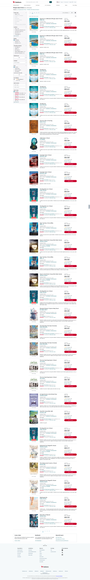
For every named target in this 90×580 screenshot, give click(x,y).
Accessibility (41, 561)
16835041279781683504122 (51, 74)
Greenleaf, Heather (43, 395)
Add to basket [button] (70, 27)
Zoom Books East (45, 128)
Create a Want (17, 540)
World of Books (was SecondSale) (48, 26)
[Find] (50, 2)
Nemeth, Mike (42, 464)
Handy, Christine (43, 498)
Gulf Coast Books (45, 60)
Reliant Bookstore (45, 454)
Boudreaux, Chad (43, 156)
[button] (30, 13)
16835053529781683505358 (51, 519)
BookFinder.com (45, 573)
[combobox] (37, 2)
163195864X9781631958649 (51, 193)
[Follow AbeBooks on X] (62, 552)
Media (40, 551)
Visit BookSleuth (38, 540)
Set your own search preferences (62, 540)
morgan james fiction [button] (22, 9)
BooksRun (44, 316)
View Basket (19, 556)
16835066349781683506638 (51, 399)
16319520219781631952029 (51, 142)
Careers (41, 553)
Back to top (45, 545)
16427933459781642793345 (51, 450)
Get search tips (59, 537)
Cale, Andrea (42, 361)
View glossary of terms (60, 538)
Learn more (16, 35)
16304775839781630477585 (51, 23)
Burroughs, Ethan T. (44, 309)
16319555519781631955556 (51, 227)
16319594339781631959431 (51, 159)
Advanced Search (16, 5)
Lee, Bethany (42, 139)
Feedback (89, 206)
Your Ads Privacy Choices (43, 558)
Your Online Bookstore (46, 43)
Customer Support (53, 551)
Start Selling (75, 5)
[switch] (15, 79)
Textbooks (58, 5)
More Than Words (45, 505)
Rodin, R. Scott (43, 121)
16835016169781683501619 (51, 502)
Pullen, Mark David (43, 327)
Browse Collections (27, 5)
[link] (75, 13)
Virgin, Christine (43, 190)
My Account (19, 553)
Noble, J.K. (42, 224)
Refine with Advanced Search (33, 9)
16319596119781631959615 (51, 330)
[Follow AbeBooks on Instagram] (62, 555)
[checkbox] (14, 14)
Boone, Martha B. (43, 70)
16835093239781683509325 (51, 125)
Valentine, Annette (43, 241)
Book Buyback (30, 553)
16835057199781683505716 (51, 416)
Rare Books (37, 5)
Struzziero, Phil (43, 412)
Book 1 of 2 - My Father (46, 451)
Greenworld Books (45, 264)
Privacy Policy (41, 556)
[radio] (14, 41)
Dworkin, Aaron (43, 516)
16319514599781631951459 (51, 313)
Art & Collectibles (48, 5)
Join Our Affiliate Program (32, 551)
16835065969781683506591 (51, 365)
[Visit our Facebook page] (62, 550)
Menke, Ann (42, 19)
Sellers (66, 5)
